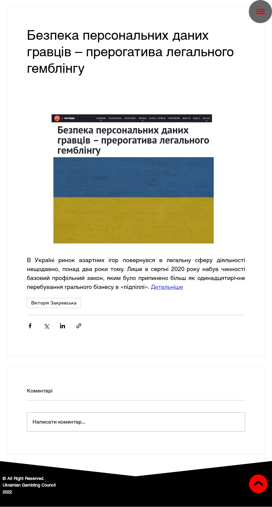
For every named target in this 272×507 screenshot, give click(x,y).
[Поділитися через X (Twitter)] (46, 326)
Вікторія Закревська (54, 302)
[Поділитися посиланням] (79, 326)
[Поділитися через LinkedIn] (62, 326)
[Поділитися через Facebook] (30, 326)
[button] (260, 11)
